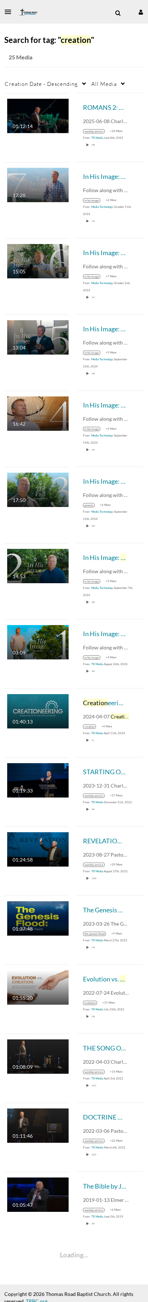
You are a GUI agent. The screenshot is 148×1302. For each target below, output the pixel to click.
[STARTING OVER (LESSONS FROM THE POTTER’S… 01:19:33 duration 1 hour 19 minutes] (38, 779)
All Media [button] (104, 84)
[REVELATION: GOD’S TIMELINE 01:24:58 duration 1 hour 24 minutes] (38, 848)
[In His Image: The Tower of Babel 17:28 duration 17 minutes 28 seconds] (38, 184)
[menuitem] (117, 13)
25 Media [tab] (20, 57)
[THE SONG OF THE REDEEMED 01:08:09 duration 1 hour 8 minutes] (38, 1056)
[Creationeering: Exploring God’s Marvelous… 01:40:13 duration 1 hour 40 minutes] (38, 710)
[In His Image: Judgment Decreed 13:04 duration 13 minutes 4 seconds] (38, 336)
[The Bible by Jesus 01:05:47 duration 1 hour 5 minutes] (38, 1194)
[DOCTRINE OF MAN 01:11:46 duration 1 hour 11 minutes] (38, 1125)
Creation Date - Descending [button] (41, 84)
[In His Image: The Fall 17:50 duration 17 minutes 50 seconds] (38, 489)
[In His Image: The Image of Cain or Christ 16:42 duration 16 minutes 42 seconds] (38, 413)
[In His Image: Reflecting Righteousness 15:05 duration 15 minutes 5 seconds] (38, 260)
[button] (10, 12)
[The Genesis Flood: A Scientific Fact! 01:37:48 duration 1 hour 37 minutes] (38, 918)
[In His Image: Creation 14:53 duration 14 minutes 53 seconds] (38, 565)
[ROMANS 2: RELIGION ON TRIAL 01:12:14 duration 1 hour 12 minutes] (38, 115)
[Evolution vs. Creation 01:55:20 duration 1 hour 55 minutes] (38, 987)
